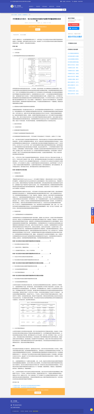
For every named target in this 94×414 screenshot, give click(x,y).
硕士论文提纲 (23, 34)
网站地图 (26, 411)
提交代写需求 (35, 411)
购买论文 (37, 29)
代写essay (44, 6)
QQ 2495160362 (15, 407)
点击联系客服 (37, 392)
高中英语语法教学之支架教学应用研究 (75, 56)
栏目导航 (22, 411)
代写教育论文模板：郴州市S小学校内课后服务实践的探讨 (79, 79)
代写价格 (58, 6)
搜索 (64, 9)
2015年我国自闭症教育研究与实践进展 (75, 53)
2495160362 (74, 28)
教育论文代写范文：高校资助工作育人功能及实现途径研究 (79, 64)
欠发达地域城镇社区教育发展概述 (74, 59)
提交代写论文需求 (75, 36)
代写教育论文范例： (72, 88)
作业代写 (38, 6)
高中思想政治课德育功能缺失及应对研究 (76, 62)
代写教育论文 (25, 14)
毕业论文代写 (16, 34)
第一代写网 (15, 14)
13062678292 (74, 24)
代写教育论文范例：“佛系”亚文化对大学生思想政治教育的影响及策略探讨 (26, 385)
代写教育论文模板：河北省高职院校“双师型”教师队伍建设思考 (24, 387)
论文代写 (31, 6)
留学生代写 (51, 6)
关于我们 (30, 411)
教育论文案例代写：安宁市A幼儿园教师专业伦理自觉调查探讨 (80, 82)
